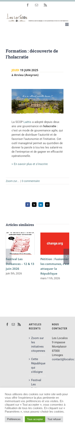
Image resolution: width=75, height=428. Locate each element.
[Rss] (19, 324)
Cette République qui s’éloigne (37, 365)
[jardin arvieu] (37, 90)
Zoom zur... (12, 181)
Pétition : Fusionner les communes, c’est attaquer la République (49, 243)
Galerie (26, 243)
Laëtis (27, 122)
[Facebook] (7, 324)
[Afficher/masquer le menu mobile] (67, 24)
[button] (9, 256)
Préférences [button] (14, 419)
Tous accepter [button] (35, 419)
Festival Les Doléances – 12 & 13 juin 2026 (14, 243)
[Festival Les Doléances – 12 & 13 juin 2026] (20, 244)
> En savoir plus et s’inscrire (30, 164)
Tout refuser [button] (54, 419)
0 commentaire (31, 181)
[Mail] (13, 324)
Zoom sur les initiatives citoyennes (37, 344)
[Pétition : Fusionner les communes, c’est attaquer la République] (54, 244)
